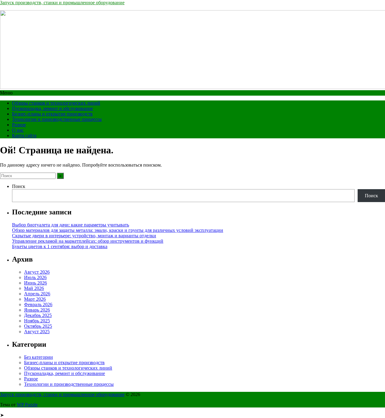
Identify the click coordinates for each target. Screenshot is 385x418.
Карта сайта (24, 135)
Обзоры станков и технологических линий (56, 103)
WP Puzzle (27, 404)
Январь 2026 (37, 309)
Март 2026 (35, 299)
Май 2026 (34, 288)
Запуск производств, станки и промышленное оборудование (62, 2)
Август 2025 (37, 331)
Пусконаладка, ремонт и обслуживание (52, 108)
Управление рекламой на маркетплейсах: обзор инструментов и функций (87, 241)
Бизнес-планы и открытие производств (52, 113)
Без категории (38, 357)
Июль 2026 (35, 277)
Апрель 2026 (37, 293)
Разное (19, 124)
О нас (18, 130)
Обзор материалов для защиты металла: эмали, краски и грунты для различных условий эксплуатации (117, 230)
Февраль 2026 (38, 304)
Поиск (18, 186)
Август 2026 (37, 272)
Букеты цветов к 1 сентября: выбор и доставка (59, 246)
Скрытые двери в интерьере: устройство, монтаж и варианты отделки (84, 235)
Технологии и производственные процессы (57, 119)
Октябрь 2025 (38, 326)
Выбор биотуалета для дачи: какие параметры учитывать (70, 224)
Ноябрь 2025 (37, 320)
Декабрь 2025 (38, 315)
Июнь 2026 (35, 282)
